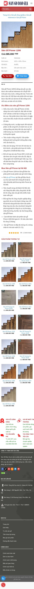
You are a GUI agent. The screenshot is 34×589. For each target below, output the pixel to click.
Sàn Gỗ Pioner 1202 (9, 259)
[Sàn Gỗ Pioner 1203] (8, 371)
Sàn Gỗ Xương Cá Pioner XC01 (25, 357)
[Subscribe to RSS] (12, 469)
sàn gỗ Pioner (10, 177)
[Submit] (30, 9)
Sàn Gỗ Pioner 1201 (9, 404)
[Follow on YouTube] (18, 469)
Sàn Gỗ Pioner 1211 (25, 307)
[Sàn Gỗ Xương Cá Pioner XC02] (25, 249)
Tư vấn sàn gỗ (7, 531)
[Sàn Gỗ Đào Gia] (16, 3)
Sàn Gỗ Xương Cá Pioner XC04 (8, 307)
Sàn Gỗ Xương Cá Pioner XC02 (25, 260)
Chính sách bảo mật (9, 553)
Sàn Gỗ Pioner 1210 (9, 331)
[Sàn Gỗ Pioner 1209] (8, 274)
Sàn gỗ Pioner (21, 17)
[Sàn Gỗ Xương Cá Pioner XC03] (25, 322)
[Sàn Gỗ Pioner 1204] (25, 274)
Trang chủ (6, 15)
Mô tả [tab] (3, 84)
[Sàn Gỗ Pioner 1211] (25, 297)
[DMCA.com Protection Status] (5, 473)
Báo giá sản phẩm (8, 537)
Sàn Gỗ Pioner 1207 (25, 381)
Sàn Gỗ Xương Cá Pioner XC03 (25, 332)
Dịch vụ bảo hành (8, 556)
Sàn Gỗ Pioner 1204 (25, 284)
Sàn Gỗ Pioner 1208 (9, 356)
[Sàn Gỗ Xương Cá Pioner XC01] (25, 346)
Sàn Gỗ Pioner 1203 (9, 381)
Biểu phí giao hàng (8, 563)
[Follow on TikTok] (5, 469)
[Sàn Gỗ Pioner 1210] (8, 322)
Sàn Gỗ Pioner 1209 (9, 284)
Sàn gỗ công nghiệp (18, 15)
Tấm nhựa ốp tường (9, 534)
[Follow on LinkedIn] (15, 469)
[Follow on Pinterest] (8, 469)
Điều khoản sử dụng (9, 570)
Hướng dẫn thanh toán (10, 541)
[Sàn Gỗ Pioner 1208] (8, 346)
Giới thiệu (6, 527)
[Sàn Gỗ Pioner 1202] (8, 249)
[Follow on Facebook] (2, 469)
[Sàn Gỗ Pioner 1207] (25, 371)
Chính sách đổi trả (8, 566)
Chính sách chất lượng (10, 560)
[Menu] (31, 3)
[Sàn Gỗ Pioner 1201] (8, 394)
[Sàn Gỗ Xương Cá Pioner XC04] (8, 297)
